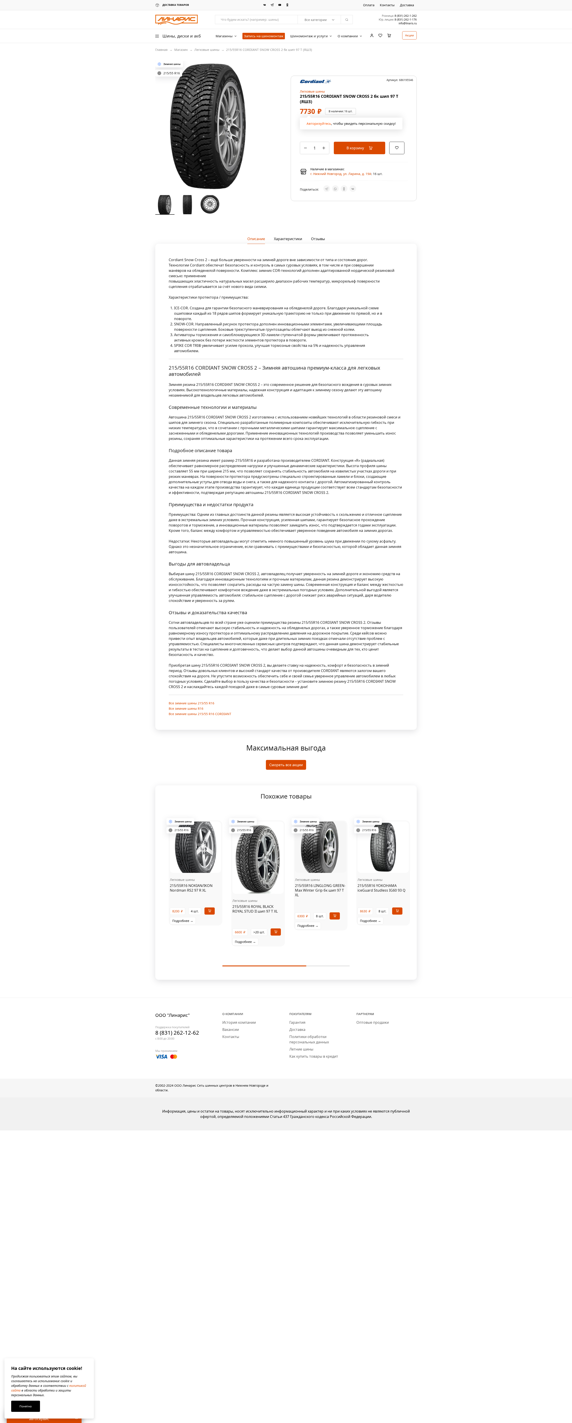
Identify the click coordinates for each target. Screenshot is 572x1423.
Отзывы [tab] (318, 238)
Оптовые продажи (372, 1022)
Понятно (25, 1406)
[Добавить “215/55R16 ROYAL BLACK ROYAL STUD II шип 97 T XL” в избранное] (263, 887)
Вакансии (230, 1029)
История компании (239, 1022)
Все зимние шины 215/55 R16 (191, 703)
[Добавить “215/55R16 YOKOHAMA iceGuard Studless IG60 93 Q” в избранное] (388, 866)
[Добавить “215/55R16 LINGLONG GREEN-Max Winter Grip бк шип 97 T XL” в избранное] (326, 866)
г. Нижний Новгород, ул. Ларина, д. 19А (340, 174)
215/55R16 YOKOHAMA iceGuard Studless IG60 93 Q (382, 888)
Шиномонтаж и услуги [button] (309, 36)
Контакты (387, 5)
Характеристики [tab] (288, 238)
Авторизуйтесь (319, 123)
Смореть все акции (286, 764)
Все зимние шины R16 (186, 708)
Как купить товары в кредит (313, 1056)
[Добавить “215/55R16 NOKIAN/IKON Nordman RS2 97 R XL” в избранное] (201, 866)
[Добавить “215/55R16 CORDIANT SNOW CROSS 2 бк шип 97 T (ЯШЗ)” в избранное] (396, 147)
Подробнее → (182, 921)
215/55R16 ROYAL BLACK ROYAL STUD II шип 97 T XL (255, 909)
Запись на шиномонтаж (263, 36)
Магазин (181, 50)
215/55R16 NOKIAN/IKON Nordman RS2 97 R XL (191, 888)
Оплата (368, 5)
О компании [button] (348, 36)
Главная (161, 50)
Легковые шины (206, 50)
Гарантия (297, 1022)
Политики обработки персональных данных (309, 1039)
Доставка (407, 5)
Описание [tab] (256, 238)
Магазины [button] (224, 36)
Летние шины (301, 1049)
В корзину (356, 148)
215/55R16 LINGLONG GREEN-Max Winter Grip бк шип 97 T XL (320, 890)
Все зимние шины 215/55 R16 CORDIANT (200, 714)
